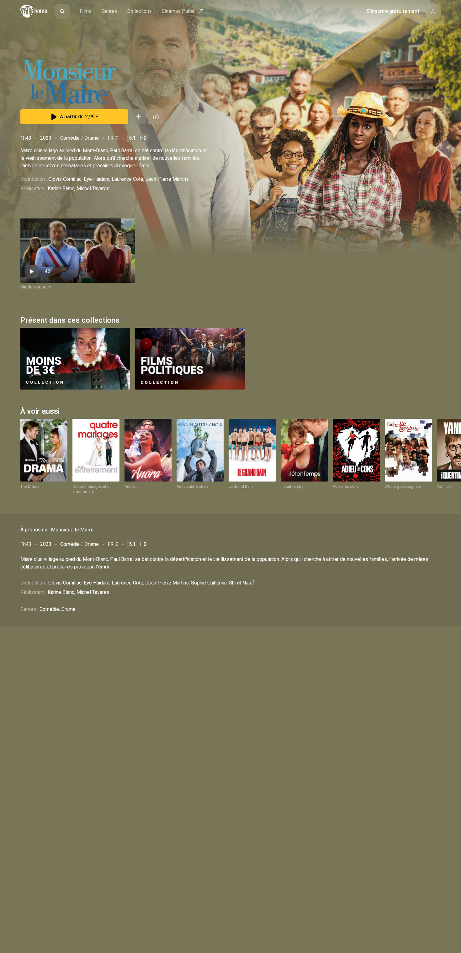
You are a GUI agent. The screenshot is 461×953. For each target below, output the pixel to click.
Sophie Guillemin (209, 583)
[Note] (155, 116)
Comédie (70, 138)
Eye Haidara (96, 179)
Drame (91, 138)
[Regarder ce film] (77, 250)
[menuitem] (62, 11)
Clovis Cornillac (65, 179)
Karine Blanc (61, 188)
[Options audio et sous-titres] (116, 138)
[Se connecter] (433, 11)
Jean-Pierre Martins (167, 179)
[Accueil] (33, 11)
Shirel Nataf (241, 583)
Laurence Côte (127, 179)
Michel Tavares (93, 188)
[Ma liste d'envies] (138, 116)
